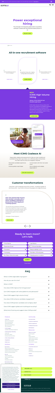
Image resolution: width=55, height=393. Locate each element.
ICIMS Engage (8, 328)
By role (6, 354)
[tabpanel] (10, 72)
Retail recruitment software (9, 348)
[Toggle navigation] (52, 4)
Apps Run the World (47, 388)
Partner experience (33, 323)
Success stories (32, 319)
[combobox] (29, 246)
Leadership (31, 350)
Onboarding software (8, 323)
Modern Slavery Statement (23, 388)
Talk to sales (27, 374)
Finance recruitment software (10, 352)
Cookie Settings (11, 389)
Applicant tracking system (9, 320)
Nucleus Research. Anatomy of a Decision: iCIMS (35, 388)
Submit (27, 259)
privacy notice (27, 263)
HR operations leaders (9, 359)
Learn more (9, 79)
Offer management (8, 326)
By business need (8, 361)
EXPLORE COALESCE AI (27, 172)
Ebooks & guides (31, 333)
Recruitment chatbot (8, 334)
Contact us (31, 355)
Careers (30, 353)
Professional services (33, 325)
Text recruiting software (9, 322)
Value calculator (31, 340)
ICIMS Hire (7, 319)
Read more (10, 220)
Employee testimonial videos (10, 335)
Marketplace (31, 327)
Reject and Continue (11, 386)
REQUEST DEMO (27, 33)
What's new (7, 342)
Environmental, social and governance (35, 351)
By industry (7, 346)
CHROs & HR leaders (8, 355)
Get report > (36, 1)
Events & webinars (32, 336)
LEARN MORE (34, 116)
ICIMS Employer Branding (10, 331)
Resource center (32, 332)
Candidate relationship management (11, 329)
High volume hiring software (10, 324)
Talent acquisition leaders (9, 357)
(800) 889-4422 (28, 368)
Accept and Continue (11, 384)
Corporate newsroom (33, 346)
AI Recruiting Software (9, 337)
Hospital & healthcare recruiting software (12, 349)
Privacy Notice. (6, 381)
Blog (29, 335)
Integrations (7, 339)
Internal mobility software (9, 363)
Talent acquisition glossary (33, 339)
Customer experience (33, 321)
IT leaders (6, 358)
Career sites (7, 333)
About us (31, 348)
